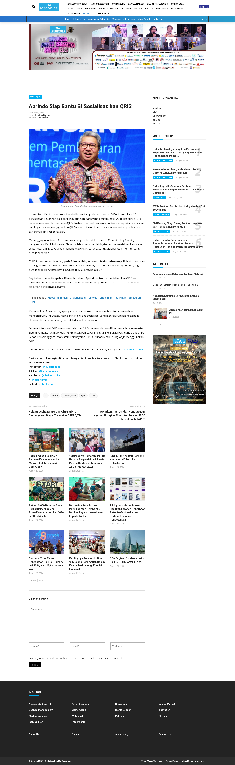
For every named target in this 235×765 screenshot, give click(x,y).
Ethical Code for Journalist (194, 761)
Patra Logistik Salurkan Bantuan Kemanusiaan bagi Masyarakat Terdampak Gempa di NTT (178, 189)
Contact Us (164, 734)
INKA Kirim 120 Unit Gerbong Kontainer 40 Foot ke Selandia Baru (127, 459)
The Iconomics (49, 384)
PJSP (83, 395)
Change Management (157, 4)
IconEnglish (74, 13)
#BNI (155, 112)
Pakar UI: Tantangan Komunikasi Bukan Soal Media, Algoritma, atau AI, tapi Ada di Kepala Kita (114, 18)
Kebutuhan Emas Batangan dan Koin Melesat (178, 274)
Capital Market (136, 4)
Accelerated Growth (77, 4)
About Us (101, 13)
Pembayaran (69, 395)
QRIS (93, 395)
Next (40, 580)
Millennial (126, 9)
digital (55, 395)
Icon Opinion (162, 9)
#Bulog (156, 119)
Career (76, 734)
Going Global (177, 4)
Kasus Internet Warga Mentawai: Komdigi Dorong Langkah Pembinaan (177, 171)
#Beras (156, 123)
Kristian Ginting (42, 115)
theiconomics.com (132, 349)
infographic (177, 9)
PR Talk (149, 9)
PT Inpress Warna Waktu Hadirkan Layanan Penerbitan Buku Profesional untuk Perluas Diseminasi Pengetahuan (127, 512)
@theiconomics (48, 371)
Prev (33, 580)
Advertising (121, 734)
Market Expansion (108, 9)
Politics (138, 9)
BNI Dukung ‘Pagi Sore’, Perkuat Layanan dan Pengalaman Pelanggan (177, 225)
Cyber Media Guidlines (151, 761)
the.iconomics (51, 367)
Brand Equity (118, 4)
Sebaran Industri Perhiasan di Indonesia (175, 284)
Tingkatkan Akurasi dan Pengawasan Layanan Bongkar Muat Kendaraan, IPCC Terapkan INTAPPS (118, 415)
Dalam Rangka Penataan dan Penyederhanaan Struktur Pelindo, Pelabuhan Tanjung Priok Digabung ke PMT (179, 243)
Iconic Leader (75, 9)
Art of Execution (100, 4)
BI (46, 395)
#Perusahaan (159, 115)
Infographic (78, 721)
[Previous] (155, 324)
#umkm (157, 108)
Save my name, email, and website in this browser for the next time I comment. (75, 658)
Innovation (90, 9)
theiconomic (39, 379)
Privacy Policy (172, 761)
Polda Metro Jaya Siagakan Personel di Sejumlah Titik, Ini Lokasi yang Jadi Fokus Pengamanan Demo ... (177, 152)
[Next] (160, 324)
